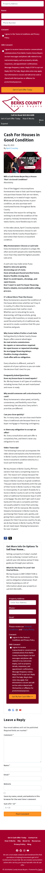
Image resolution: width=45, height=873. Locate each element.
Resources (36, 841)
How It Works (28, 118)
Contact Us (32, 837)
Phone (12, 608)
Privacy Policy (28, 629)
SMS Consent (7, 45)
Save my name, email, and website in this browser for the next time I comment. (22, 798)
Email (12, 617)
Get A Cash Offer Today (10, 118)
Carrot (40, 869)
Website (7, 784)
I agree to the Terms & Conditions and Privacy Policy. (21, 36)
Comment (9, 735)
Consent (5, 29)
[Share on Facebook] (5, 538)
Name (3, 10)
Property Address (17, 598)
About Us (26, 841)
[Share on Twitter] (10, 538)
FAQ (19, 841)
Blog (29, 844)
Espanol (4, 123)
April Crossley (12, 148)
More (41, 120)
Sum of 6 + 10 (10, 803)
